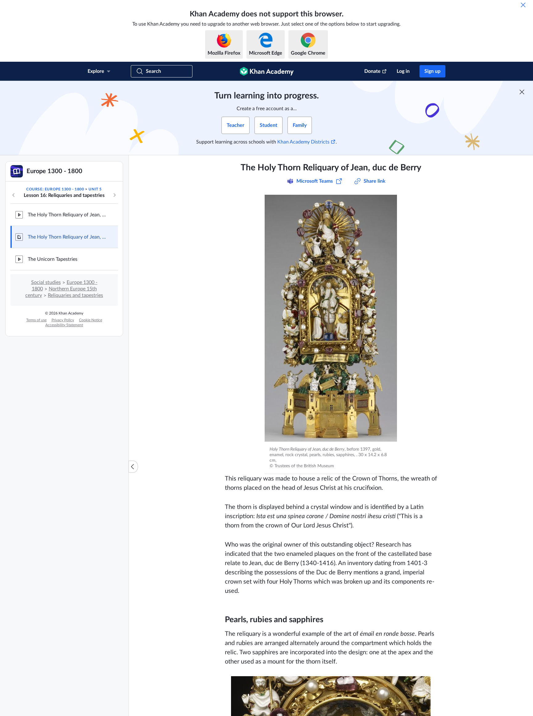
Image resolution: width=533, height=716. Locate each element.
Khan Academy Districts (303, 141)
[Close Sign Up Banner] (522, 92)
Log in (403, 71)
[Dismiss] (523, 5)
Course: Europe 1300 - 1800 (55, 189)
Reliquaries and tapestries (75, 295)
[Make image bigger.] (331, 318)
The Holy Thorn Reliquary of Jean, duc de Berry (68, 214)
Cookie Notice (90, 320)
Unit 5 (95, 189)
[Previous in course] (13, 195)
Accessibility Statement (64, 325)
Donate (372, 71)
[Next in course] (114, 195)
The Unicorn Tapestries (52, 259)
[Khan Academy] (267, 71)
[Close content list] (133, 466)
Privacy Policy (63, 320)
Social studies (46, 282)
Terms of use (36, 320)
